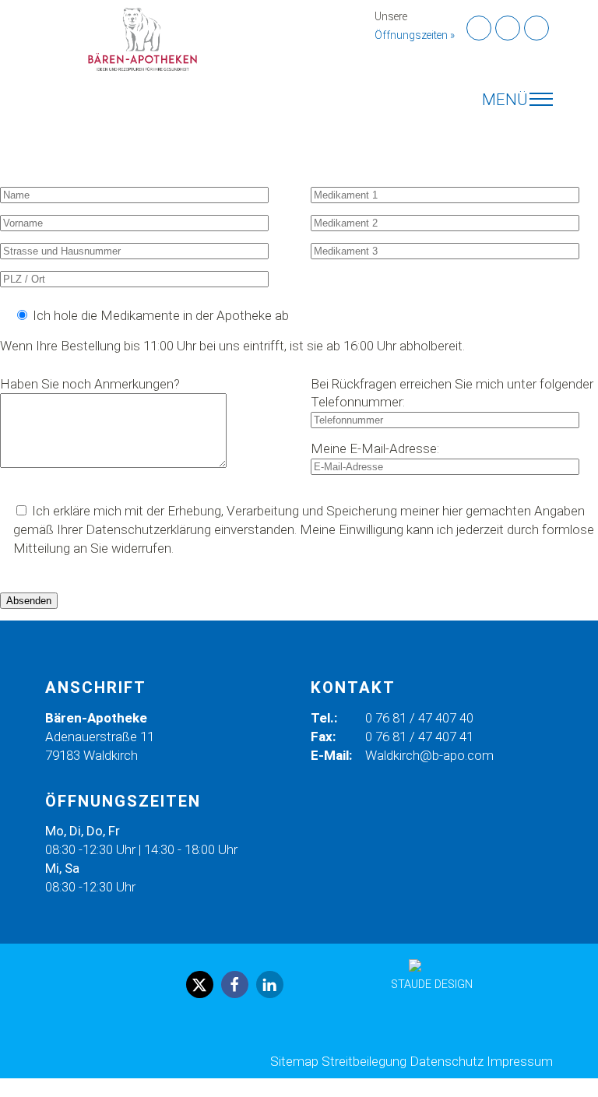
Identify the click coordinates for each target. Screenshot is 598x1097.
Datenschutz (447, 1061)
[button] (199, 984)
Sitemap (294, 1061)
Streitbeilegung (364, 1061)
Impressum (520, 1061)
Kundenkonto (17, 155)
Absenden (28, 601)
